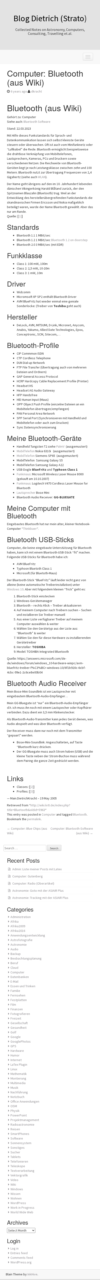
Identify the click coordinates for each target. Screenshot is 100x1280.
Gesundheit (18, 1028)
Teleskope (17, 1166)
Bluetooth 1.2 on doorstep (69, 240)
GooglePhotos (20, 1041)
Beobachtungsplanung (26, 958)
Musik (14, 1088)
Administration (20, 917)
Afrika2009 (17, 926)
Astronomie (18, 944)
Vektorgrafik (19, 1175)
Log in (14, 1248)
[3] (31, 791)
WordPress (18, 1203)
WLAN (42, 177)
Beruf (14, 963)
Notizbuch (17, 1097)
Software (16, 1138)
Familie (15, 991)
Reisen (15, 1129)
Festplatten (18, 1000)
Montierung (18, 1078)
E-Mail (14, 981)
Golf (13, 1032)
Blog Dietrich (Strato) (50, 18)
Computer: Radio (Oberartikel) (33, 883)
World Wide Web (21, 1212)
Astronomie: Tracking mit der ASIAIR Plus (40, 898)
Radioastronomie (22, 1124)
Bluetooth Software (36, 122)
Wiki (13, 1184)
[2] (31, 787)
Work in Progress (22, 1207)
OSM (13, 1106)
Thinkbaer (30, 528)
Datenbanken (19, 977)
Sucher (15, 1152)
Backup (15, 954)
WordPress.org (21, 1262)
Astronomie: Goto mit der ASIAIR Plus (38, 890)
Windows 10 (15, 589)
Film (13, 1004)
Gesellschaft (19, 1023)
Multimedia (18, 1083)
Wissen (15, 1194)
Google (15, 1037)
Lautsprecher (26, 492)
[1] (20, 216)
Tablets (15, 1157)
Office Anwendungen (24, 1101)
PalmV (60, 446)
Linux (13, 1069)
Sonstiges (17, 1147)
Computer (49, 814)
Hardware (17, 1051)
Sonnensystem (20, 1143)
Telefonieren (19, 1161)
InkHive (32, 1274)
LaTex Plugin (18, 1064)
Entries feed (19, 1253)
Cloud (14, 968)
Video (14, 1180)
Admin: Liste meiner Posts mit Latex (37, 869)
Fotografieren (20, 1014)
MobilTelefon (26, 451)
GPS (13, 1046)
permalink (34, 819)
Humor (15, 1055)
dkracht (36, 91)
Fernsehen (17, 995)
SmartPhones (19, 1134)
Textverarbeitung (22, 1171)
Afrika (14, 921)
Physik (15, 1111)
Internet (16, 1060)
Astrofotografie (21, 940)
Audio (14, 949)
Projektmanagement (24, 1120)
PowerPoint (18, 1115)
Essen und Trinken (22, 986)
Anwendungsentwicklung (27, 935)
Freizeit (15, 1018)
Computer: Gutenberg (27, 876)
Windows (16, 1189)
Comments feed (21, 1258)
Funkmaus (24, 474)
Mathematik (18, 1074)
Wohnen (16, 1198)
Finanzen (16, 1009)
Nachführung (19, 1092)
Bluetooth (80, 814)
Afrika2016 (17, 931)
